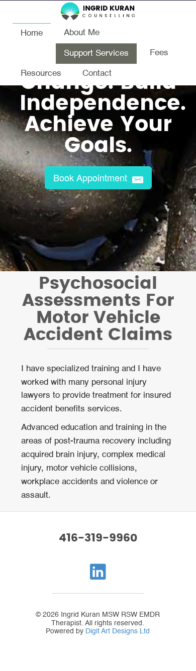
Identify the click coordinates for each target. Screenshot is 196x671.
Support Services (96, 53)
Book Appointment (91, 177)
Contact (97, 73)
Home (32, 33)
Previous (13, 139)
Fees (159, 53)
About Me (82, 33)
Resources (41, 73)
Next (183, 139)
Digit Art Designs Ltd (117, 631)
